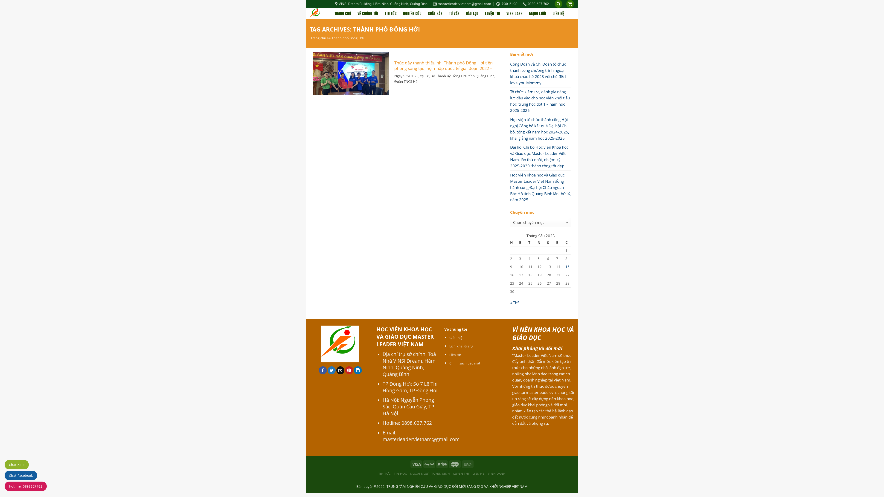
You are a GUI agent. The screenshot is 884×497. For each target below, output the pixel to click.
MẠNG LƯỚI (537, 14)
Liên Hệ (455, 355)
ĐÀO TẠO (472, 14)
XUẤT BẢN (435, 14)
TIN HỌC (400, 473)
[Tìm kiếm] (558, 4)
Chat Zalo (16, 464)
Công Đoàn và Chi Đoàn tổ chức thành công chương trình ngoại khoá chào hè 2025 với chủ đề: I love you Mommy (538, 73)
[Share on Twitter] (332, 370)
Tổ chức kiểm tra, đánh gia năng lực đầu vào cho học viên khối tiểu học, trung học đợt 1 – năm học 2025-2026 (540, 101)
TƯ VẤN (454, 14)
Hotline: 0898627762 (25, 486)
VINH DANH (514, 14)
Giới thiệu (457, 337)
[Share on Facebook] (323, 370)
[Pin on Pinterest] (349, 370)
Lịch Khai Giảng (461, 346)
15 (567, 266)
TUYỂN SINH (440, 473)
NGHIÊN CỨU (412, 14)
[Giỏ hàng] (570, 4)
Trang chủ (318, 38)
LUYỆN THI (492, 14)
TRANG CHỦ (342, 14)
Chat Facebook (21, 475)
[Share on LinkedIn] (358, 370)
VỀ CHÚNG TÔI (368, 14)
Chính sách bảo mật (464, 363)
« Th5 (515, 302)
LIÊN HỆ (558, 14)
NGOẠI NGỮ (419, 473)
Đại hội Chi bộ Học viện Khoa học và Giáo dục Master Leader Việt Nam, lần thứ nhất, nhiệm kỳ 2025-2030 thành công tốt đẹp (539, 156)
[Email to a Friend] (340, 370)
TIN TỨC (391, 14)
